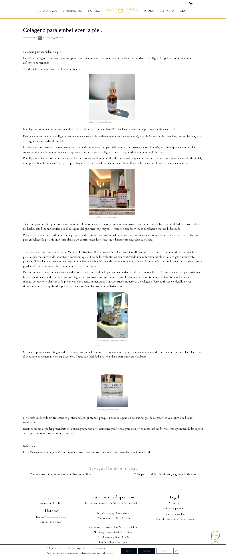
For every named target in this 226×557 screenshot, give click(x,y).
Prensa (149, 10)
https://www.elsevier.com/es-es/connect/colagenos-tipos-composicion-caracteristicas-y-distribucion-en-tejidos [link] (88, 452)
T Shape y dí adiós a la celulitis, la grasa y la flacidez (167, 474)
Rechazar (147, 550)
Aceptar (128, 550)
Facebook (58, 503)
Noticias (94, 10)
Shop (183, 10)
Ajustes (164, 550)
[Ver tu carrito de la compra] (191, 3)
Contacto (167, 10)
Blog (40, 38)
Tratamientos (72, 10)
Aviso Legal (175, 503)
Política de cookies (175, 514)
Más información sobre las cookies (175, 519)
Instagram (45, 503)
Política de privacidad (175, 508)
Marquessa (60, 38)
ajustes (110, 553)
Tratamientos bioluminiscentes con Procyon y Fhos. (59, 474)
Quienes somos (47, 10)
